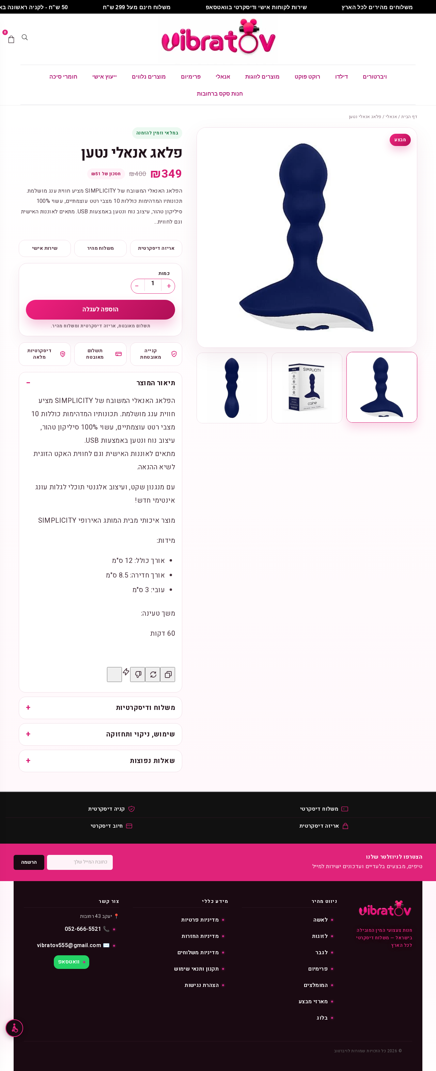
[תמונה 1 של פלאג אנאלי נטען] (381, 387)
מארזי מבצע (313, 1001)
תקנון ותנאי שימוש (196, 969)
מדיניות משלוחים (198, 952)
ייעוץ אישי (104, 77)
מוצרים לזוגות (262, 77)
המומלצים (316, 985)
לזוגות (320, 936)
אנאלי (223, 77)
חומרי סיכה (63, 77)
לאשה (320, 920)
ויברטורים (375, 77)
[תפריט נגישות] (14, 1028)
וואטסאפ (69, 962)
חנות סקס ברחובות (220, 94)
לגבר (321, 952)
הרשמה (29, 862)
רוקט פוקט (307, 77)
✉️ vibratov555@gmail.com (73, 945)
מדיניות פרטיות (200, 920)
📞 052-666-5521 (87, 929)
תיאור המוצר (156, 383)
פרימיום (191, 77)
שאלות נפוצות (152, 761)
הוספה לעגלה (100, 309)
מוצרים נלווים (149, 77)
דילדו (341, 77)
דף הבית (409, 116)
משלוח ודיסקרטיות (145, 708)
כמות (164, 273)
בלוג (322, 1018)
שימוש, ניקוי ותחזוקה (140, 734)
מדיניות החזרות (200, 936)
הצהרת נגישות (202, 985)
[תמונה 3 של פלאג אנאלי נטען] (232, 388)
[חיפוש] (24, 39)
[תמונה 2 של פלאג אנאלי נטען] (306, 388)
